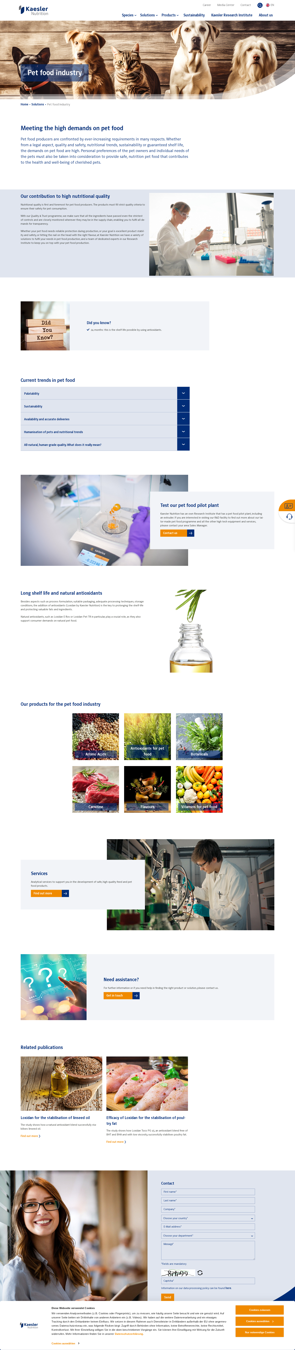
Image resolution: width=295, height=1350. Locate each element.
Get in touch (114, 995)
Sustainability (194, 15)
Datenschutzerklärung (129, 1333)
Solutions (147, 15)
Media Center (225, 5)
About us (266, 15)
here (228, 1288)
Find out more (43, 893)
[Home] (33, 10)
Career (207, 5)
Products (168, 15)
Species (128, 15)
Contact (246, 5)
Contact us (170, 533)
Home (24, 104)
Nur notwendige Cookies (260, 1332)
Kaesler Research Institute (231, 15)
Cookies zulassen (259, 1309)
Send (167, 1297)
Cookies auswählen (63, 1343)
